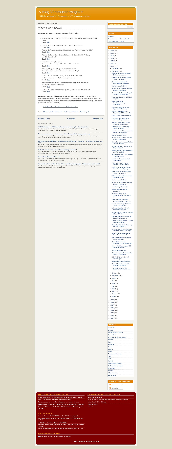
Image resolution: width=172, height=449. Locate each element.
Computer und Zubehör (115, 332)
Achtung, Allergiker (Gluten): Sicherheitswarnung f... (120, 208)
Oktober (115, 273)
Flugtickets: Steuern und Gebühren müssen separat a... (122, 269)
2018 (112, 302)
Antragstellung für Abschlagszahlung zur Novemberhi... (119, 103)
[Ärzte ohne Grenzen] (54, 436)
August (114, 278)
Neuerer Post (44, 119)
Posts (113, 385)
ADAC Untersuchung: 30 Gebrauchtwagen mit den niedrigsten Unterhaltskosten (63, 127)
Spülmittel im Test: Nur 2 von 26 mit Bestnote (52, 422)
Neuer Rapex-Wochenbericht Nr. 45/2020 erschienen (122, 253)
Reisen (110, 349)
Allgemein (46, 112)
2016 (112, 308)
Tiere (109, 358)
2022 (112, 61)
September (115, 275)
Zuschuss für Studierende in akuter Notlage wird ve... (120, 119)
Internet (110, 339)
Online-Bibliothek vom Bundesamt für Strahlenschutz (122, 242)
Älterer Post (98, 119)
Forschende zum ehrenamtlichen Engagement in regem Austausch (59, 402)
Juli (113, 281)
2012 (112, 318)
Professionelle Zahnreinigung (96, 402)
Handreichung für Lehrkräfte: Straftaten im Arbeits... (121, 264)
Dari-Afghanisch (92, 404)
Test (109, 356)
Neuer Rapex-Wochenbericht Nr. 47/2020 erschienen (122, 138)
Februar (115, 294)
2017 (112, 305)
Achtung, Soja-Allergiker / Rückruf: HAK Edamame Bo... (122, 112)
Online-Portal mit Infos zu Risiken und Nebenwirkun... (122, 142)
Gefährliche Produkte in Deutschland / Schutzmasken (60, 107)
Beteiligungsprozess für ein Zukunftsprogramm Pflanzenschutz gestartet (61, 404)
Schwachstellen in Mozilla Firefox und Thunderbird (122, 151)
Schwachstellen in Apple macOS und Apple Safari (122, 176)
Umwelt (110, 361)
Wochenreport (84, 112)
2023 (112, 58)
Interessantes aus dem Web (117, 337)
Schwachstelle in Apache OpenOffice (119, 190)
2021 (112, 63)
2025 (112, 53)
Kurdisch (90, 407)
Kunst (110, 342)
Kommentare (115, 388)
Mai (113, 286)
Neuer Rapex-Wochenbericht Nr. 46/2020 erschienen (122, 183)
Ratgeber (111, 344)
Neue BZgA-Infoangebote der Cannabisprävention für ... (121, 234)
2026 (112, 50)
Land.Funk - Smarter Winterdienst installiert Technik (54, 399)
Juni (113, 283)
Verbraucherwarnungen (71, 112)
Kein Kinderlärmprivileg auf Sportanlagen (120, 257)
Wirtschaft (111, 368)
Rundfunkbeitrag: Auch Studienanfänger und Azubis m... (121, 195)
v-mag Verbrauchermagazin (61, 12)
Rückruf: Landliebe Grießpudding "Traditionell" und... (122, 155)
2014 (112, 313)
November (115, 71)
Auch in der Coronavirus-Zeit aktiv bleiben (121, 159)
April (113, 289)
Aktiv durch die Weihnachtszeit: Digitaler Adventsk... (121, 74)
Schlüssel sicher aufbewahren (121, 261)
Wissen (110, 370)
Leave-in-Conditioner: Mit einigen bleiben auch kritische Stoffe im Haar (60, 428)
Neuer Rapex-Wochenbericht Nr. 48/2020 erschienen (122, 89)
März (114, 291)
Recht (110, 347)
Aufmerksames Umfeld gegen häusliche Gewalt (121, 127)
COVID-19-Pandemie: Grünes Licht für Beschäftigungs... (121, 168)
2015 (112, 310)
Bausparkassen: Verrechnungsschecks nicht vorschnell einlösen (107, 399)
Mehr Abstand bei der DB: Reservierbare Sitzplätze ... (121, 82)
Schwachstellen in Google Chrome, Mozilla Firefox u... (121, 200)
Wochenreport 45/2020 (119, 250)
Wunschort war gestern (94, 397)
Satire (110, 351)
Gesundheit (112, 335)
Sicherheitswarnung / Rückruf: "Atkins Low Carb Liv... (121, 204)
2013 (112, 315)
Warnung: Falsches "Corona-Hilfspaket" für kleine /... (121, 123)
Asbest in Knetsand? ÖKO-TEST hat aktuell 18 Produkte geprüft (58, 416)
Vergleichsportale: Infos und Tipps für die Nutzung (120, 108)
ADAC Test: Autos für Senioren (121, 115)
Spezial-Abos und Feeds (116, 41)
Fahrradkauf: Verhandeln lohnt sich (49, 157)
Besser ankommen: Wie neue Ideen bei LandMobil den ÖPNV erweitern (60, 397)
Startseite (71, 119)
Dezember (115, 68)
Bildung (110, 330)
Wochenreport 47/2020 (119, 135)
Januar (114, 296)
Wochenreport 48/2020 (119, 86)
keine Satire (112, 375)
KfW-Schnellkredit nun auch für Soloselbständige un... (121, 217)
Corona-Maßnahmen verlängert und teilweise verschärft (122, 93)
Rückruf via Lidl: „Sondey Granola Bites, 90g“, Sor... (122, 213)
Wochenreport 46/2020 (119, 180)
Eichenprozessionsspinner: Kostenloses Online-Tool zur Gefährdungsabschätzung (64, 134)
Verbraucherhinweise (56, 112)
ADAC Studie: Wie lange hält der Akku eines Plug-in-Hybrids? (57, 150)
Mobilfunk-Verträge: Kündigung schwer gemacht (121, 238)
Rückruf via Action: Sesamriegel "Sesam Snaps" (122, 147)
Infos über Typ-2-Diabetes (120, 187)
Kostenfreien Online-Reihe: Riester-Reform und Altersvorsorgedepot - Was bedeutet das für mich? (69, 164)
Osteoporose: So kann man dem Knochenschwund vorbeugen (122, 229)
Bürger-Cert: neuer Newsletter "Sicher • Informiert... (121, 78)
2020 (112, 66)
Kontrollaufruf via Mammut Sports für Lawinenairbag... (122, 221)
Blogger (96, 441)
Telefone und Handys (115, 354)
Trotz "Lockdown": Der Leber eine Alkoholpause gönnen (122, 131)
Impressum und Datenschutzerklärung (120, 39)
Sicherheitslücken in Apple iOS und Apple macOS (121, 246)
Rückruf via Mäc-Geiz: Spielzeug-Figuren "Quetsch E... (122, 225)
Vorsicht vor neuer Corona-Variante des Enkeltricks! (120, 163)
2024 (112, 55)
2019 (112, 300)
